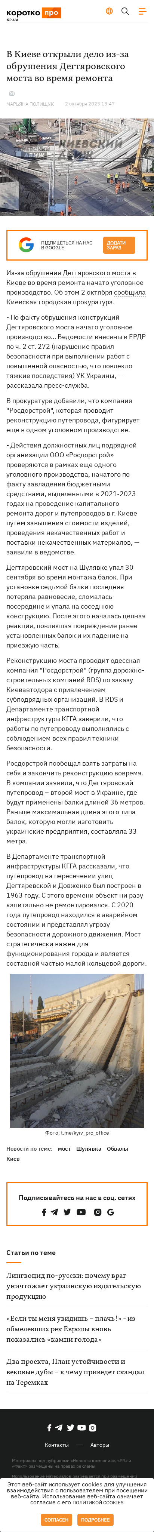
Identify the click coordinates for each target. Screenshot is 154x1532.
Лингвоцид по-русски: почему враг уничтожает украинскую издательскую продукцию (73, 1286)
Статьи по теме (31, 1252)
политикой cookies (98, 1502)
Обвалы (117, 1148)
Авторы (99, 1445)
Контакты (57, 1445)
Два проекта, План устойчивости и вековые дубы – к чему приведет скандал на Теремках (75, 1372)
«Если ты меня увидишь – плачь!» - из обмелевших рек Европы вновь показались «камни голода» (70, 1329)
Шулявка (88, 1148)
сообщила (130, 292)
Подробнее (95, 1520)
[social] (44, 1212)
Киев (13, 1158)
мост (64, 1148)
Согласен (56, 1520)
